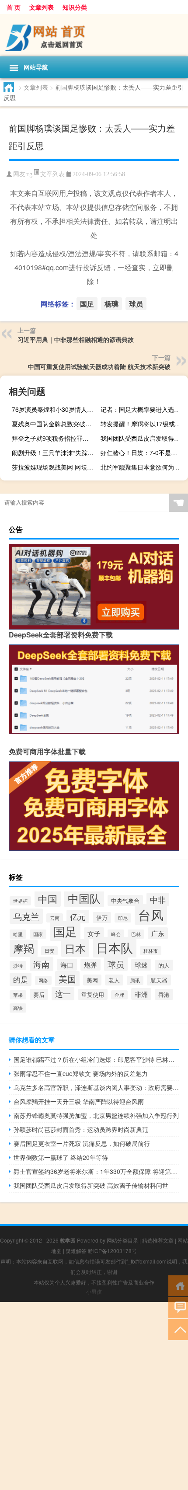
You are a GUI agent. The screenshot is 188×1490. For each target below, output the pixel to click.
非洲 (141, 994)
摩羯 (23, 948)
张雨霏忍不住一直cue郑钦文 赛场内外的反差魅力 (81, 1073)
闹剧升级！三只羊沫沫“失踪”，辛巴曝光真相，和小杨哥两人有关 (54, 452)
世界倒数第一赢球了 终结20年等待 (61, 1157)
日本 (75, 948)
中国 (47, 898)
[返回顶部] (178, 1329)
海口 (66, 964)
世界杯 (20, 901)
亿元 (78, 916)
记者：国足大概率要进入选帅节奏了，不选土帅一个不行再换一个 (143, 409)
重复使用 (92, 994)
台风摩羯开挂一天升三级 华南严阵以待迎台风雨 (79, 1101)
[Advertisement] (94, 1396)
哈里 (18, 934)
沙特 (18, 965)
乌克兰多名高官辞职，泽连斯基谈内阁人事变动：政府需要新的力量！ (96, 1087)
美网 (92, 980)
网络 (43, 980)
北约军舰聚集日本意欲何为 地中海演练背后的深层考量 (143, 467)
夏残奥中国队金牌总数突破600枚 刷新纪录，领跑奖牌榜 (54, 423)
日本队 (114, 947)
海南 (41, 964)
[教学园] (94, 35)
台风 (151, 914)
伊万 (102, 917)
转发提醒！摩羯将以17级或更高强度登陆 (143, 423)
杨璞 (111, 304)
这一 (63, 993)
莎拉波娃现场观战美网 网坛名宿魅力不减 (54, 467)
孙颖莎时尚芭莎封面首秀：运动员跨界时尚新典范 (81, 1129)
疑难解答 (76, 1250)
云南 (54, 918)
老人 (114, 980)
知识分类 (75, 7)
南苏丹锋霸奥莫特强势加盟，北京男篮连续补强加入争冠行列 (96, 1115)
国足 (87, 304)
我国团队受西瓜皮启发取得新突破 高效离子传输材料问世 (143, 438)
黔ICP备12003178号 (112, 1250)
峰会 (116, 934)
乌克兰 (26, 916)
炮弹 (90, 964)
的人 (164, 965)
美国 (67, 978)
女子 (94, 933)
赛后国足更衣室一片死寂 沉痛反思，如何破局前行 (82, 1143)
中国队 (84, 898)
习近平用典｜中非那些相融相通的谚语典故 (75, 339)
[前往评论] (178, 1307)
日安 (49, 950)
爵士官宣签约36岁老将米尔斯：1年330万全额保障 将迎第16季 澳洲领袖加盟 (96, 1171)
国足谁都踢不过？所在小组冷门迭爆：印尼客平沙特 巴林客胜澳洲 (96, 1059)
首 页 (14, 7)
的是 (20, 979)
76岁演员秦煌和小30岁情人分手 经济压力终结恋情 (54, 409)
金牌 (119, 995)
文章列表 (41, 7)
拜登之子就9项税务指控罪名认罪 (54, 438)
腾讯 (135, 980)
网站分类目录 (122, 1240)
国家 (38, 934)
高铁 (18, 1008)
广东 (157, 933)
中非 (158, 899)
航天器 (158, 980)
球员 (136, 304)
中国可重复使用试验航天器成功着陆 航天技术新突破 (99, 366)
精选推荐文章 (158, 1240)
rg (29, 174)
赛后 (39, 994)
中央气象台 (125, 900)
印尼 (123, 918)
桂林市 (150, 950)
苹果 (18, 995)
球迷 (141, 964)
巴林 (136, 934)
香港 (164, 994)
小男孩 (94, 1291)
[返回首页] (178, 1285)
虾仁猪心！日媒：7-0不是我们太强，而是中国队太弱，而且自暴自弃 (143, 452)
